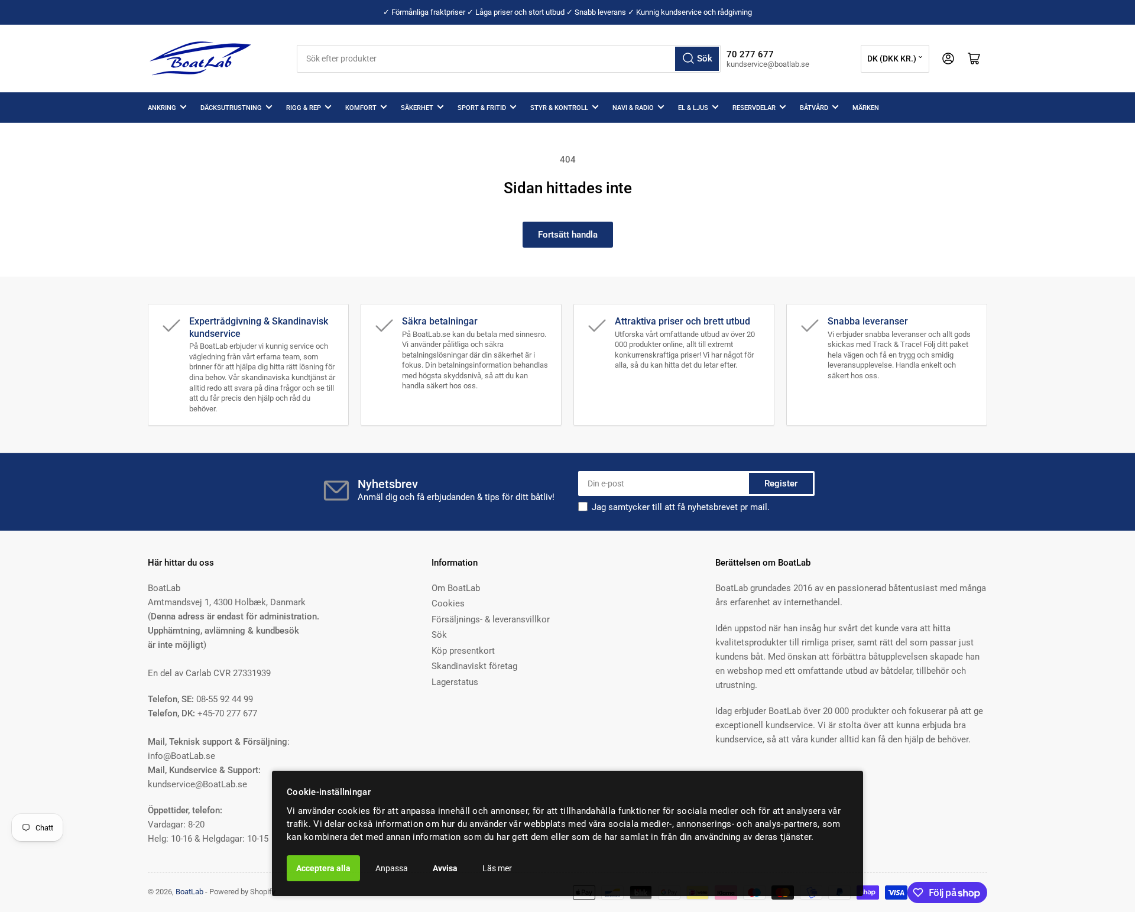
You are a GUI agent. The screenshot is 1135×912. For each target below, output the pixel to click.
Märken (865, 108)
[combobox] (509, 59)
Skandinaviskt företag (474, 666)
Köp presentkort (463, 650)
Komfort (361, 108)
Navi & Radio (633, 108)
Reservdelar (754, 108)
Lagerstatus (455, 682)
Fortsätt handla (568, 234)
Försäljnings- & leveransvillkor (491, 619)
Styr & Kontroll (559, 108)
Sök (439, 634)
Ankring (162, 108)
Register (780, 483)
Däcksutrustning (231, 108)
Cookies (448, 603)
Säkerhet (417, 108)
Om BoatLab (456, 588)
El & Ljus (693, 108)
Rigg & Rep (303, 108)
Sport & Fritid (482, 108)
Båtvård (814, 108)
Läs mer (497, 868)
